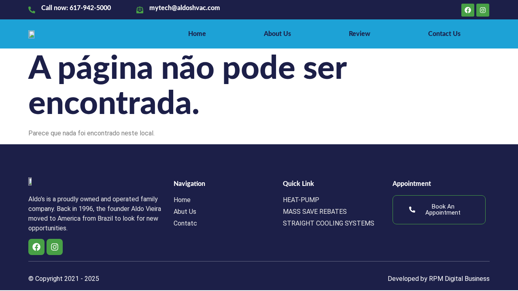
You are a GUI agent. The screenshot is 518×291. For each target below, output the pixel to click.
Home (197, 34)
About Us (277, 34)
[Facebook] (467, 10)
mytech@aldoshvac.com (184, 8)
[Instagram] (482, 10)
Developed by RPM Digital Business (439, 279)
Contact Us (444, 34)
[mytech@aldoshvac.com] (139, 9)
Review (359, 34)
